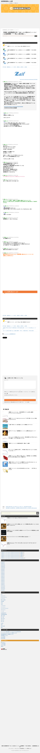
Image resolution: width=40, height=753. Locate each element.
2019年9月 (3, 569)
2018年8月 (3, 574)
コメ (36, 36)
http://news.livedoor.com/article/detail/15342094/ (13, 106)
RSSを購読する (5, 640)
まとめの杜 (3, 636)
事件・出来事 (3, 599)
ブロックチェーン (4, 597)
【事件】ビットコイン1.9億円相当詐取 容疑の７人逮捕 (18, 443)
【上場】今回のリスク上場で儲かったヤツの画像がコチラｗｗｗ (20, 424)
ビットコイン (3, 606)
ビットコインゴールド (4, 608)
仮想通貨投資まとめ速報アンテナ (7, 634)
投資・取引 (3, 618)
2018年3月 (3, 581)
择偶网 (21, 553)
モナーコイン (3, 609)
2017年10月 (3, 588)
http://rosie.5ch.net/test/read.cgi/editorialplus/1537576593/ (28, 79)
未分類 (2, 623)
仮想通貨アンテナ (4, 635)
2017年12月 (3, 585)
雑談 (1, 627)
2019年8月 (3, 570)
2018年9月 (3, 573)
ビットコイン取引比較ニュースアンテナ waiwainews (11, 631)
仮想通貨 (2, 601)
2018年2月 (3, 583)
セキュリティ (3, 595)
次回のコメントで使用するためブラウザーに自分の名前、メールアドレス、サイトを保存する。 (20, 391)
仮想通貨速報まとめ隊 (7, 1)
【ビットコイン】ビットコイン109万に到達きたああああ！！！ (19, 536)
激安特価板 (3, 638)
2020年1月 (3, 563)
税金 (1, 624)
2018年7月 (3, 576)
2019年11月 (3, 566)
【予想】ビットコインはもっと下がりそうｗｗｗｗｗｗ (17, 517)
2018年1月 (3, 584)
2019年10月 (3, 567)
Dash (2, 602)
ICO (1, 594)
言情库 (21, 552)
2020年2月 (3, 562)
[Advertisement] (20, 20)
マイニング (3, 598)
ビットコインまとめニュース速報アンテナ (9, 632)
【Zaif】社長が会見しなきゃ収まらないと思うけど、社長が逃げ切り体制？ (18, 506)
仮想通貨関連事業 (4, 614)
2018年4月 (3, 580)
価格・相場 (3, 615)
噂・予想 (2, 617)
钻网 (21, 556)
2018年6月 (3, 577)
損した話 (2, 621)
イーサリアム (3, 605)
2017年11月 (3, 587)
